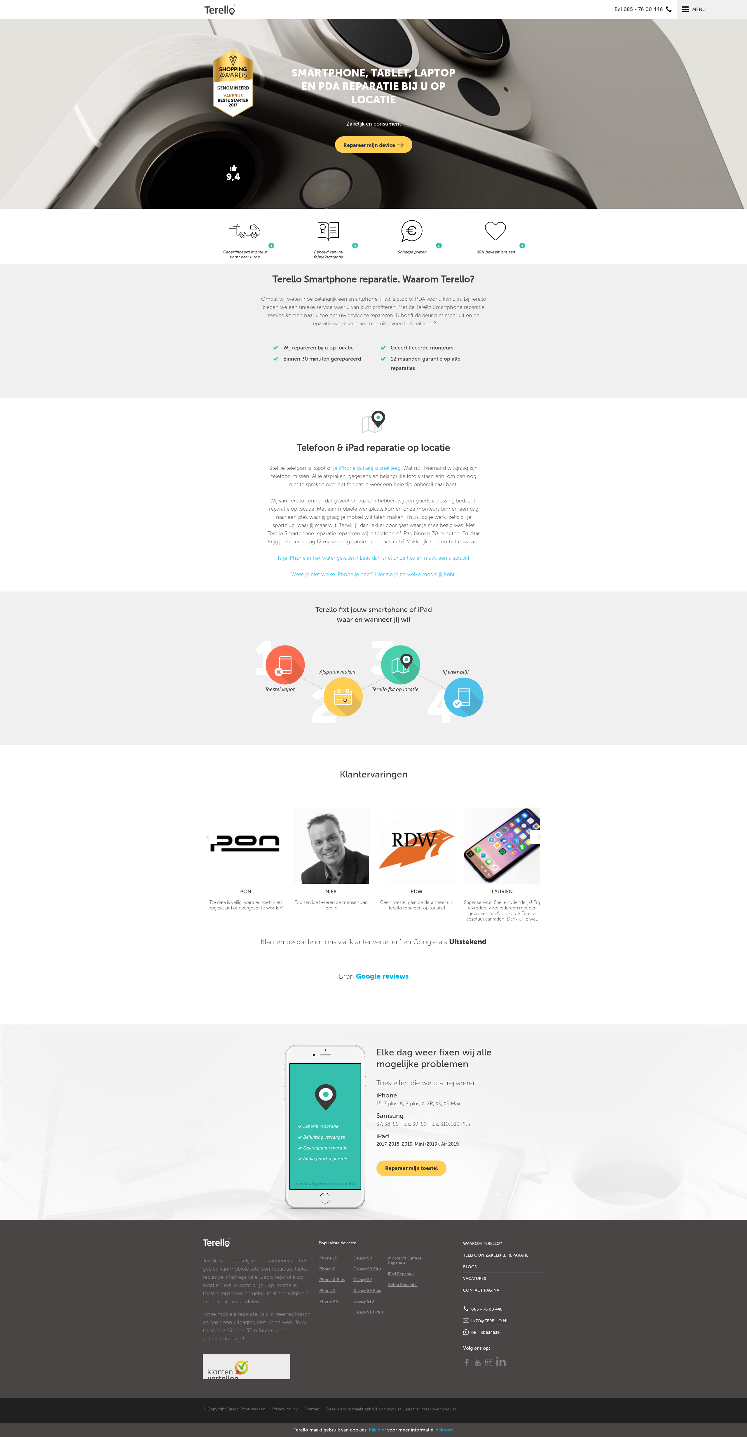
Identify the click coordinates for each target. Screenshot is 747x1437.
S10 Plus (461, 1124)
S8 (387, 1124)
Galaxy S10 (363, 1301)
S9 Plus (429, 1124)
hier (416, 1409)
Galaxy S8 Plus (367, 1268)
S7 (379, 1124)
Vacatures (474, 1278)
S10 (444, 1124)
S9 (415, 1124)
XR (430, 1103)
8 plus (412, 1103)
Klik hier (377, 1430)
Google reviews (382, 976)
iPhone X (327, 1290)
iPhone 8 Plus (332, 1279)
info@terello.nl (489, 1320)
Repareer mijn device (369, 145)
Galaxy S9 (362, 1279)
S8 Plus (401, 1124)
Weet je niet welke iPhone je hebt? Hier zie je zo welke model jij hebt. (373, 574)
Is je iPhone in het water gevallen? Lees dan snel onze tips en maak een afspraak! (373, 558)
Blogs (470, 1266)
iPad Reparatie (401, 1273)
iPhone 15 (328, 1258)
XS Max (452, 1103)
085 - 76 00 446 (486, 1309)
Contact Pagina (481, 1290)
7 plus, (391, 1103)
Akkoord (445, 1430)
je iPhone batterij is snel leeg (367, 468)
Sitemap (312, 1409)
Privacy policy (285, 1409)
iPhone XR (328, 1301)
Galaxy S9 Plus (367, 1290)
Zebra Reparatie (403, 1284)
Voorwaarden (252, 1409)
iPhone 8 (327, 1268)
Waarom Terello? (482, 1243)
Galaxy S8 (362, 1258)
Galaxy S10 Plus (368, 1312)
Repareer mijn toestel (411, 1168)
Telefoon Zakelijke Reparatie (495, 1255)
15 (379, 1103)
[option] (245, 859)
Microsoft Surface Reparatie (405, 1261)
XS (438, 1103)
